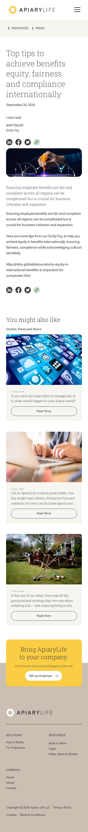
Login (52, 748)
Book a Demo (57, 743)
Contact (11, 788)
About (10, 782)
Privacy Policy (62, 807)
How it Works (15, 742)
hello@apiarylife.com (59, 666)
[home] (30, 9)
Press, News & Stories (63, 754)
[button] (77, 9)
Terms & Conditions (32, 815)
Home (10, 777)
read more (44, 411)
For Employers (15, 747)
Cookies (11, 815)
